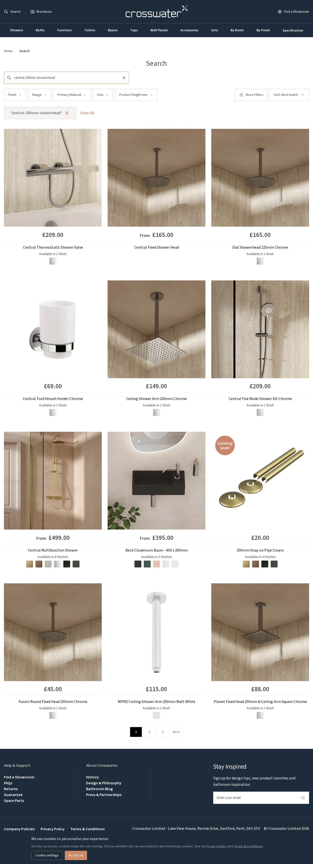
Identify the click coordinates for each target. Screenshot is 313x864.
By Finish (263, 30)
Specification (293, 30)
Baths (40, 30)
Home (8, 51)
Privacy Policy (53, 829)
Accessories (189, 30)
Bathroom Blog (99, 789)
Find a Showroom (19, 777)
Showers (16, 30)
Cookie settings (47, 855)
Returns (11, 789)
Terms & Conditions (87, 829)
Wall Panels (159, 30)
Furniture (64, 30)
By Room (237, 30)
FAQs (8, 783)
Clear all (87, 113)
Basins (113, 30)
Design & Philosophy (103, 783)
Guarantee (13, 795)
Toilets (89, 30)
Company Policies (19, 829)
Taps (134, 30)
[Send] (302, 798)
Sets (214, 30)
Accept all (76, 855)
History (92, 777)
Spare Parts (14, 800)
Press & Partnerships (104, 795)
